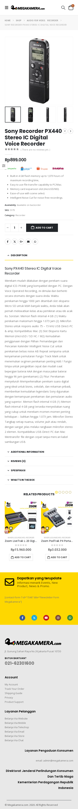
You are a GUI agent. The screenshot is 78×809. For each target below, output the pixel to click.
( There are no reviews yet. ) (35, 149)
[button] (8, 7)
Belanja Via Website (16, 718)
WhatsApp (35, 242)
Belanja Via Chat (14, 740)
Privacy (9, 697)
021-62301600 (19, 663)
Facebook (8, 242)
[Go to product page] (21, 517)
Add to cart (44, 227)
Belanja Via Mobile (15, 723)
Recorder (20, 215)
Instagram (58, 618)
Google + (21, 242)
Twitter (15, 242)
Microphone (52, 537)
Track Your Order (14, 688)
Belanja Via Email (14, 731)
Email (28, 242)
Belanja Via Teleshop (17, 727)
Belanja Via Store (14, 736)
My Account (11, 684)
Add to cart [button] (23, 557)
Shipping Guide (13, 693)
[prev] (65, 131)
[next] (70, 131)
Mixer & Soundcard (16, 537)
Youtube (46, 618)
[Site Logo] (28, 7)
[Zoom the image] (33, 640)
